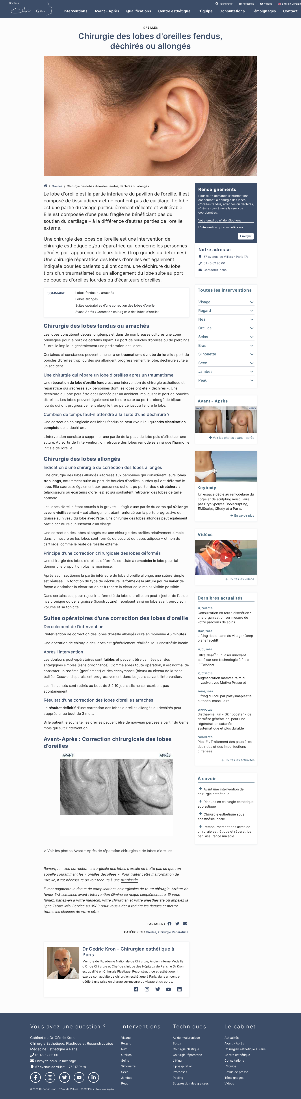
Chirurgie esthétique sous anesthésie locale (221, 816)
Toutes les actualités (240, 760)
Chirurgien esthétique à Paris (245, 1049)
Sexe (124, 1072)
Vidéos (267, 3)
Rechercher (225, 3)
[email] (186, 924)
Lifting (177, 1060)
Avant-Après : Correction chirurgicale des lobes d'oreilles (117, 312)
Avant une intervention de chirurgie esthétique (221, 791)
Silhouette (128, 1066)
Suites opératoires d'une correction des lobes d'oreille (114, 305)
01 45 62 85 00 (214, 263)
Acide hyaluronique (186, 1037)
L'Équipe (204, 11)
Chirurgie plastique (186, 1049)
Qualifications (138, 11)
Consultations (232, 11)
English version (289, 3)
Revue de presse (236, 1072)
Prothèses (180, 1072)
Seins (125, 1060)
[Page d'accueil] (46, 186)
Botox (177, 1043)
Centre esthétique (174, 11)
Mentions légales (105, 1089)
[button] (226, 302)
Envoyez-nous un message (55, 1061)
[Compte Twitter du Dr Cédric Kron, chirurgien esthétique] (157, 992)
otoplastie (129, 880)
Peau (124, 1083)
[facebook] (170, 924)
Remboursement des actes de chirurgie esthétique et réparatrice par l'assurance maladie (224, 831)
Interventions (75, 11)
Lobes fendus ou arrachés (94, 292)
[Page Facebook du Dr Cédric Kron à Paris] (136, 992)
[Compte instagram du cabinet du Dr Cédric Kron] (146, 992)
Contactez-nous (215, 270)
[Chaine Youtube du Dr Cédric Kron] (168, 992)
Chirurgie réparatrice (187, 1055)
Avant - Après (107, 11)
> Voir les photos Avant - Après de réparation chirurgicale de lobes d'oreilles (108, 850)
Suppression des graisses (191, 1083)
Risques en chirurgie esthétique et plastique (226, 804)
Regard (126, 1043)
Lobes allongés (86, 299)
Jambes (126, 1077)
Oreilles (57, 186)
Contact (290, 11)
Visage (126, 1037)
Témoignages (264, 11)
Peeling (178, 1077)
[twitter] (178, 924)
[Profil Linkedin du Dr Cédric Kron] (179, 992)
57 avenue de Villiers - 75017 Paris (60, 1067)
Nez (124, 1049)
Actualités (248, 3)
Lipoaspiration (183, 1066)
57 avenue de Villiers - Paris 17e (226, 256)
